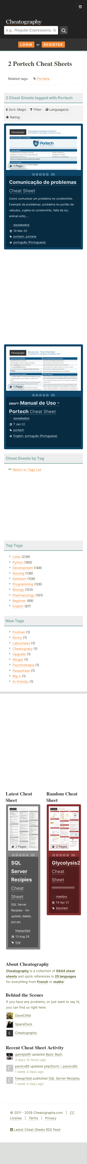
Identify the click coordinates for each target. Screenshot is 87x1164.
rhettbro (61, 896)
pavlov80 (22, 1066)
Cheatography (17, 971)
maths (58, 982)
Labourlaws (21, 643)
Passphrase (21, 671)
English (18, 436)
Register (53, 45)
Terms (33, 1118)
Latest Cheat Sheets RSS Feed (36, 1130)
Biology (18, 590)
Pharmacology (24, 595)
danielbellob (21, 225)
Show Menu (80, 6)
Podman (19, 632)
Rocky (17, 638)
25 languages (65, 976)
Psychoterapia (23, 665)
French (42, 982)
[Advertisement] (32, 7)
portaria (31, 236)
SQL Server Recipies (64, 1078)
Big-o (17, 676)
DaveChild (23, 1015)
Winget (18, 660)
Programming (23, 584)
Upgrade (19, 654)
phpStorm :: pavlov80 (60, 1066)
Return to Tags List (27, 470)
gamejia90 (23, 1054)
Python (18, 562)
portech (18, 236)
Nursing (18, 573)
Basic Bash (54, 1054)
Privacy (50, 1118)
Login (26, 45)
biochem (62, 908)
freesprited (22, 930)
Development (23, 568)
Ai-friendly (21, 681)
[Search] (64, 30)
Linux (17, 557)
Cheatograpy (23, 649)
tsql (17, 942)
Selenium (19, 579)
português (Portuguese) (29, 242)
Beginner (19, 601)
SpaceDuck (23, 1024)
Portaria (43, 79)
